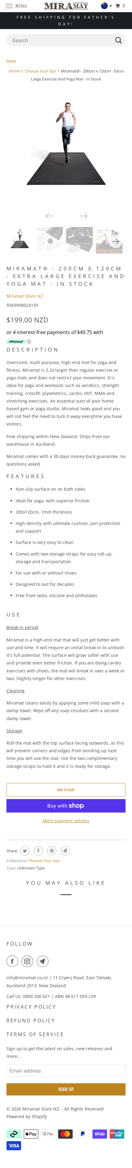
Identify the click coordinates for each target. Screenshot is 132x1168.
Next (11, 61)
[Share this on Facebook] (37, 850)
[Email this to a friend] (64, 850)
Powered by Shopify (26, 1116)
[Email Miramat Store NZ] (44, 961)
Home (14, 71)
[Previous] (49, 215)
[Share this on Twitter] (24, 850)
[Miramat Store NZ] (66, 6)
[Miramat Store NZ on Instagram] (28, 961)
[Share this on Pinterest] (51, 850)
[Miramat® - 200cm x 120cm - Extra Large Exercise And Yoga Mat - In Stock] (66, 151)
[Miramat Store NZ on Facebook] (13, 961)
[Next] (83, 215)
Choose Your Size (40, 71)
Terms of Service (35, 1034)
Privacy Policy (31, 1006)
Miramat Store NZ (24, 296)
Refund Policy (30, 1020)
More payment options (66, 821)
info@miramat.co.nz (27, 977)
